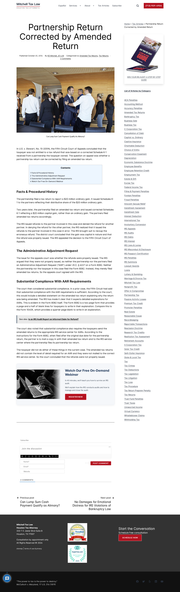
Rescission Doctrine (133, 328)
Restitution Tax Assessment (137, 336)
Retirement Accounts (134, 340)
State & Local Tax (132, 357)
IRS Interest (129, 241)
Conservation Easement (135, 154)
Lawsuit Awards (131, 266)
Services (73, 5)
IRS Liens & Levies (132, 245)
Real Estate (129, 311)
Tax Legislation (131, 374)
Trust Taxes (129, 403)
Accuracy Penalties (133, 108)
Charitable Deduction (134, 145)
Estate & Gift (130, 179)
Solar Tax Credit (132, 349)
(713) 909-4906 (153, 5)
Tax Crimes (129, 365)
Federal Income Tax (133, 187)
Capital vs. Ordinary (133, 137)
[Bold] (22, 456)
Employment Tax (132, 174)
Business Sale (130, 121)
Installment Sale (131, 212)
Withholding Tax (132, 419)
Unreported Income (133, 407)
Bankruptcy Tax (131, 116)
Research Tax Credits (134, 332)
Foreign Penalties (132, 195)
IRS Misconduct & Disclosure (137, 249)
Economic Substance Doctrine (138, 162)
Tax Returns (104, 56)
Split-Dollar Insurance (134, 353)
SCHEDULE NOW (130, 538)
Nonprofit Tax (130, 287)
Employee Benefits (133, 166)
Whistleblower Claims (134, 415)
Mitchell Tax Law (132, 282)
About (87, 5)
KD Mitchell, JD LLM (56, 56)
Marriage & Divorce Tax (135, 278)
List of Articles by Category (137, 91)
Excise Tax (129, 183)
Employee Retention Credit (136, 170)
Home (127, 24)
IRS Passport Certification (136, 253)
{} (53, 456)
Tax (126, 361)
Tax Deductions (131, 369)
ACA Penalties (130, 100)
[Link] (49, 456)
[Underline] (29, 456)
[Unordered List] (39, 456)
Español (62, 5)
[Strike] (32, 456)
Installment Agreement (134, 208)
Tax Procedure (131, 386)
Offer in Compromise (134, 291)
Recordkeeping (131, 320)
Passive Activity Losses (135, 299)
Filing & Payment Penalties (136, 191)
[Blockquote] (42, 456)
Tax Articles (103, 5)
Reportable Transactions (135, 324)
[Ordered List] (36, 456)
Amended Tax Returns (89, 56)
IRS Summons (130, 262)
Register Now (76, 397)
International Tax (132, 220)
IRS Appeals (129, 228)
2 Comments (65, 58)
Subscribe (116, 5)
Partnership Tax (131, 295)
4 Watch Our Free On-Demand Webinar (46, 181)
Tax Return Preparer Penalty (137, 390)
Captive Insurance (132, 141)
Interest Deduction (132, 216)
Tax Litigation (130, 378)
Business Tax (130, 125)
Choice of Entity (131, 150)
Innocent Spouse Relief (134, 204)
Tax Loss (128, 382)
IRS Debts (128, 237)
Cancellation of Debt (134, 133)
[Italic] (25, 456)
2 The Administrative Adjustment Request (47, 176)
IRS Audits (129, 233)
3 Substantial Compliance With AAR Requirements (51, 179)
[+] (56, 456)
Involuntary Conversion (135, 224)
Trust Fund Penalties (133, 399)
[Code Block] (46, 456)
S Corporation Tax (133, 345)
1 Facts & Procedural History (42, 173)
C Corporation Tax (133, 129)
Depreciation (130, 158)
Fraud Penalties (131, 199)
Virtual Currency (132, 411)
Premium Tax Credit (133, 303)
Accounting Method (133, 104)
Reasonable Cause (133, 316)
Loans (127, 270)
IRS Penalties (130, 258)
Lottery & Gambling (133, 274)
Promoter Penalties (133, 307)
